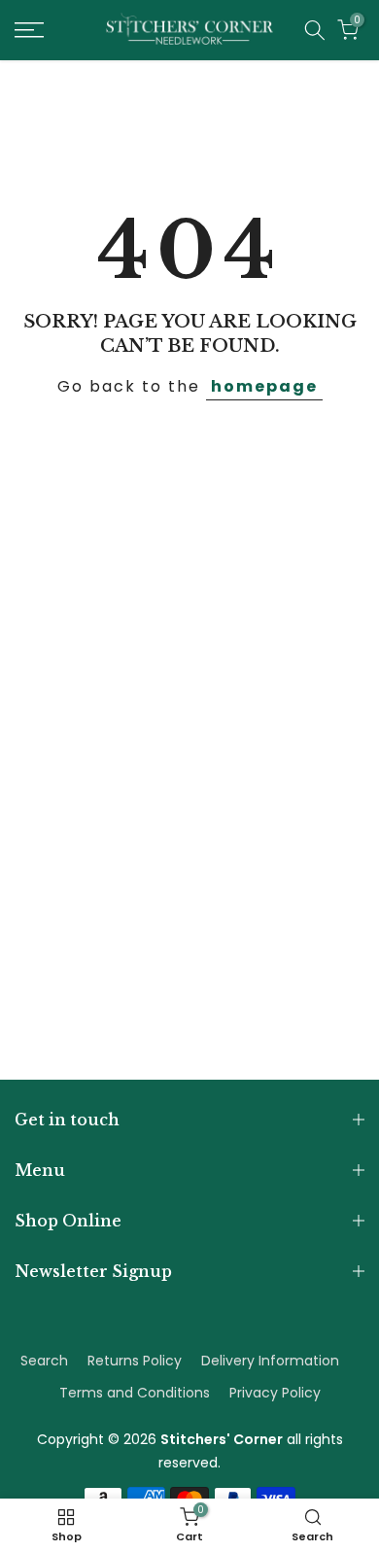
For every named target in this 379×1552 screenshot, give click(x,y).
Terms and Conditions (134, 1392)
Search (44, 1360)
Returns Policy (134, 1360)
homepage (264, 386)
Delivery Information (270, 1360)
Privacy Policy (275, 1392)
